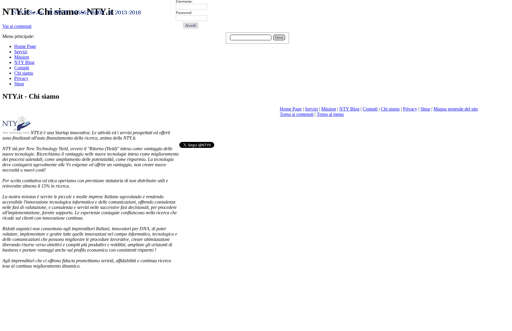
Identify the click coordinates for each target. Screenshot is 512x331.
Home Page (291, 108)
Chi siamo (390, 108)
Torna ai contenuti (296, 114)
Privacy (410, 108)
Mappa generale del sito (455, 108)
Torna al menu (330, 114)
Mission (328, 108)
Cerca (279, 37)
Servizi (311, 108)
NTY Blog (349, 108)
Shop (425, 108)
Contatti (370, 108)
